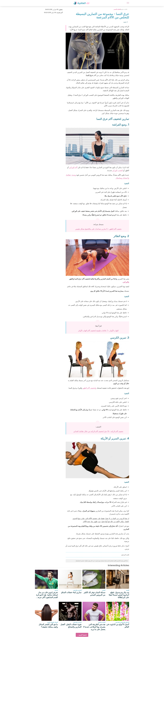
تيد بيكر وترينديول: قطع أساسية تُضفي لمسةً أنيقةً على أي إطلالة (119, 594)
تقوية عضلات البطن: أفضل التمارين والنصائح (71, 625)
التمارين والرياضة (77, 590)
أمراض (56, 590)
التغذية (103, 590)
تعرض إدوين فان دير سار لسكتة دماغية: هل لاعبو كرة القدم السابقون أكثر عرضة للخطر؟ (47, 595)
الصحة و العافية (101, 622)
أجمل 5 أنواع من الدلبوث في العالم (117, 625)
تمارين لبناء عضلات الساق (71, 592)
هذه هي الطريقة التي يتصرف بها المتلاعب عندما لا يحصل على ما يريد (94, 626)
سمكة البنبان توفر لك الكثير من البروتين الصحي (94, 593)
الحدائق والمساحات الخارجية (122, 622)
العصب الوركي (117, 170)
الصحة (127, 590)
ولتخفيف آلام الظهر (89, 388)
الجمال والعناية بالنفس (52, 622)
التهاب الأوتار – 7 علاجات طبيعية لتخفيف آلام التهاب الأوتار (98, 331)
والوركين (126, 282)
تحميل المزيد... (82, 635)
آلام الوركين (73, 167)
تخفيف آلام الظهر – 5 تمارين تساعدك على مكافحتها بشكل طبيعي (98, 229)
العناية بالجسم (117, 9)
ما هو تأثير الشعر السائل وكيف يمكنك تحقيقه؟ (48, 625)
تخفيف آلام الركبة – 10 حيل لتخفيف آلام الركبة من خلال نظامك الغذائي (98, 431)
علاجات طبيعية (123, 9)
